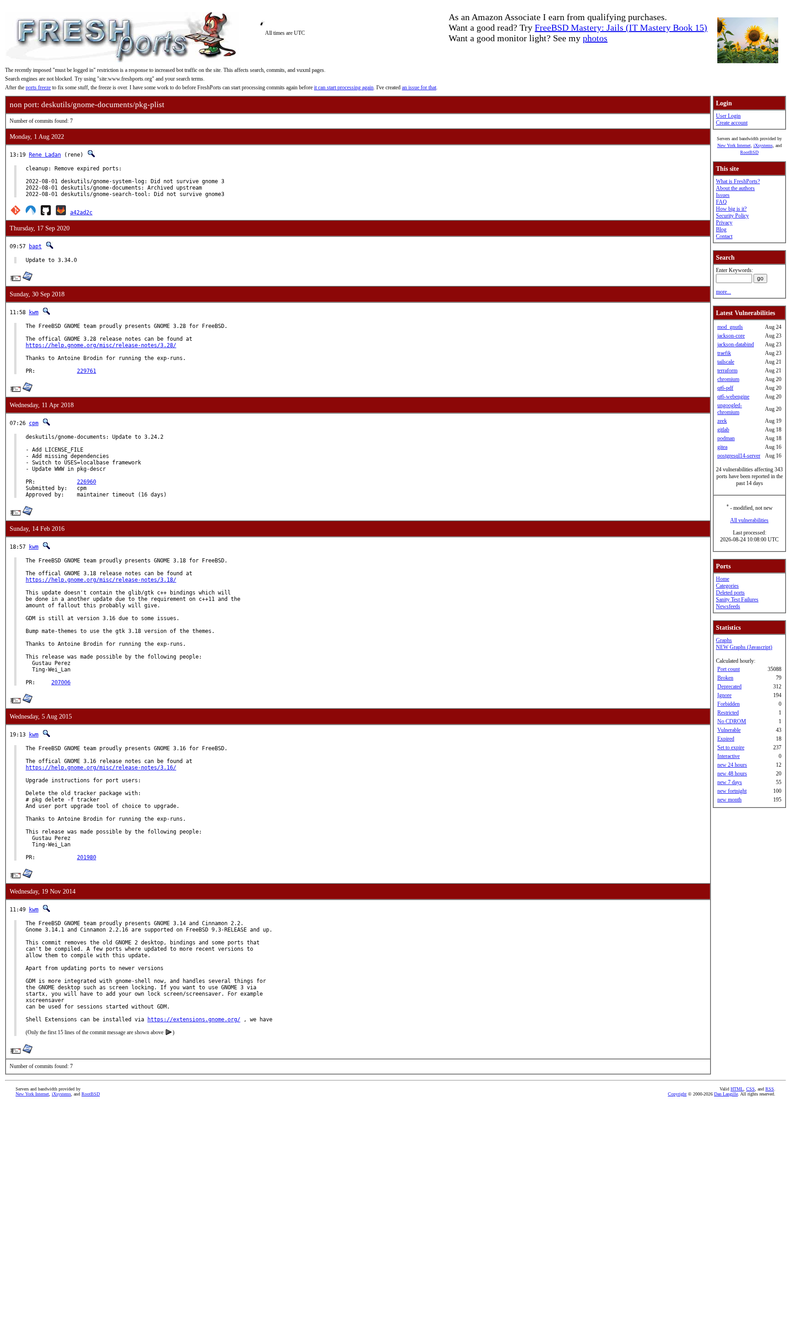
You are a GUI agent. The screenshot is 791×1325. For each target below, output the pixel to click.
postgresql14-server (738, 456)
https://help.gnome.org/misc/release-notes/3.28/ (101, 345)
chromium (728, 379)
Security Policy (732, 216)
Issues (723, 195)
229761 (86, 371)
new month (729, 799)
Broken (725, 678)
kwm (33, 312)
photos (595, 38)
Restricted (728, 712)
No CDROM (731, 721)
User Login (728, 116)
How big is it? (731, 209)
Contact (724, 236)
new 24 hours (732, 765)
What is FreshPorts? (738, 181)
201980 (86, 857)
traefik (724, 353)
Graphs (724, 640)
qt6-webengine (733, 396)
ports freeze (38, 87)
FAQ (721, 202)
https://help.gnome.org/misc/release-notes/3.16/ (101, 767)
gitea (722, 447)
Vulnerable (729, 730)
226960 (86, 482)
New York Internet (734, 145)
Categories (727, 586)
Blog (721, 229)
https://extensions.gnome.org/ (193, 1019)
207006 (60, 682)
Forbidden (728, 704)
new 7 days (729, 782)
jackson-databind (735, 344)
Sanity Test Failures (737, 599)
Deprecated (729, 686)
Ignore (724, 695)
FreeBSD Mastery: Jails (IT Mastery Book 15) (621, 27)
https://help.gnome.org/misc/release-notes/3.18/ (101, 580)
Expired (725, 739)
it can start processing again (344, 87)
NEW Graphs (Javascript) (744, 647)
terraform (727, 370)
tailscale (725, 362)
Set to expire (730, 747)
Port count (728, 669)
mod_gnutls (730, 327)
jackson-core (731, 336)
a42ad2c (81, 212)
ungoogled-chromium (729, 408)
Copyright (677, 1093)
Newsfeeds (728, 606)
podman (726, 438)
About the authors (735, 188)
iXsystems (763, 145)
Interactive (728, 756)
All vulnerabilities (749, 520)
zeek (722, 421)
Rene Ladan (45, 155)
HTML (737, 1088)
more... (723, 292)
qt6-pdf (725, 388)
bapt (35, 246)
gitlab (723, 429)
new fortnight (732, 791)
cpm (33, 423)
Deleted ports (730, 592)
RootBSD (749, 152)
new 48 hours (732, 773)
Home (722, 579)
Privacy (724, 222)
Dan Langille (726, 1093)
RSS (769, 1088)
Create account (732, 123)
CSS (750, 1088)
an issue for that (419, 87)
